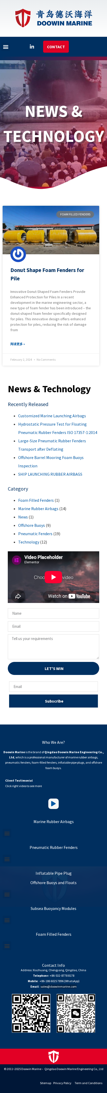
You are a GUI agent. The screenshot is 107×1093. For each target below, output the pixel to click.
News (23, 517)
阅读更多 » (17, 344)
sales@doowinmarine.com (59, 986)
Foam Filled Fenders (36, 500)
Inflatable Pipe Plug (54, 873)
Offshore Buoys (31, 525)
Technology (28, 542)
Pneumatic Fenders (35, 533)
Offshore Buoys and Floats (53, 882)
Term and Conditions (88, 1083)
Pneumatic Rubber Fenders (54, 847)
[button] (5, 47)
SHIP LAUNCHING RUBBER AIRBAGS (50, 474)
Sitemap (45, 1083)
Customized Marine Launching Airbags (52, 415)
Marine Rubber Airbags (38, 508)
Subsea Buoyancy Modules (53, 908)
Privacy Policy (62, 1083)
